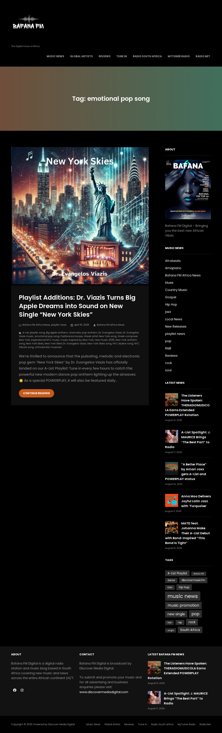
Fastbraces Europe (72, 336)
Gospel (170, 297)
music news (183, 596)
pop (168, 341)
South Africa (190, 630)
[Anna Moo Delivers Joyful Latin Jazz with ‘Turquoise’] (171, 500)
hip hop (184, 587)
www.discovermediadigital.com (103, 692)
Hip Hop (171, 304)
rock (168, 363)
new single (176, 614)
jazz (168, 312)
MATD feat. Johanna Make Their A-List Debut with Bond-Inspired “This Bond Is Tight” (187, 533)
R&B (168, 348)
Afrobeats (173, 261)
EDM (170, 587)
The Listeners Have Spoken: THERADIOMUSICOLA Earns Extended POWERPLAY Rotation (187, 405)
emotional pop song (47, 336)
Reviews (171, 355)
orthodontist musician (48, 347)
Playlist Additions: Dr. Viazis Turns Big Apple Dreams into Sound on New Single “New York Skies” (77, 306)
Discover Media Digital (61, 724)
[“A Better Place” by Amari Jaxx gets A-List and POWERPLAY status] (171, 468)
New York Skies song (99, 343)
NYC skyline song (123, 343)
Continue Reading (36, 393)
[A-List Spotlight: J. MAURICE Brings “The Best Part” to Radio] (171, 436)
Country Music (176, 290)
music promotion (183, 605)
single (171, 630)
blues (169, 282)
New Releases (175, 326)
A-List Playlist (177, 573)
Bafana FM (199, 573)
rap (180, 622)
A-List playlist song (34, 332)
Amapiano (173, 268)
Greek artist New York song (100, 336)
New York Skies (35, 343)
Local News (173, 319)
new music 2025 (104, 340)
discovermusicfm (193, 580)
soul (168, 370)
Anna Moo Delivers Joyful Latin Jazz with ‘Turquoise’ (196, 501)
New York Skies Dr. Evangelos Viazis (65, 343)
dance (171, 580)
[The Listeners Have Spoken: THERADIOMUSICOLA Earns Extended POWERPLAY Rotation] (171, 399)
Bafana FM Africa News (36, 325)
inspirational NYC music (45, 340)
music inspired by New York (77, 340)
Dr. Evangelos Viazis (110, 332)
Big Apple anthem (57, 332)
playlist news (58, 325)
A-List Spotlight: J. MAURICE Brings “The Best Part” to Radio (186, 698)
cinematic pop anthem (83, 332)
